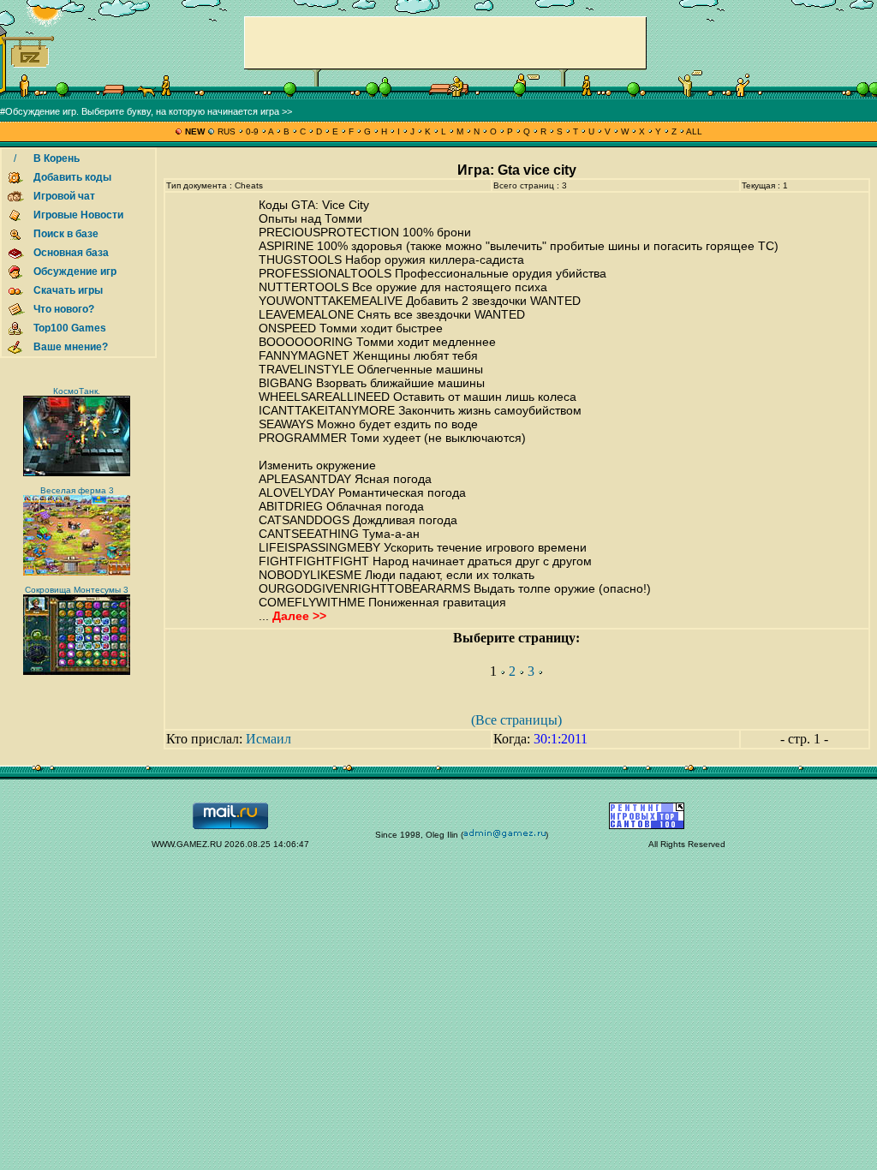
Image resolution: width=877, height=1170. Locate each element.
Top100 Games (69, 328)
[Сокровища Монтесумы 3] (76, 672)
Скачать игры (68, 290)
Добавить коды (72, 177)
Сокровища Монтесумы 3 (76, 589)
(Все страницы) (516, 720)
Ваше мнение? (70, 347)
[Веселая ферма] (76, 572)
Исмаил (268, 738)
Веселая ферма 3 (77, 490)
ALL (693, 131)
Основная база (71, 253)
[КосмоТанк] (76, 473)
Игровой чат (64, 196)
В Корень (56, 158)
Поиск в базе (65, 234)
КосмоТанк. (76, 391)
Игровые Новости (78, 215)
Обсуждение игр (74, 272)
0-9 (252, 131)
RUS (226, 131)
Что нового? (63, 309)
